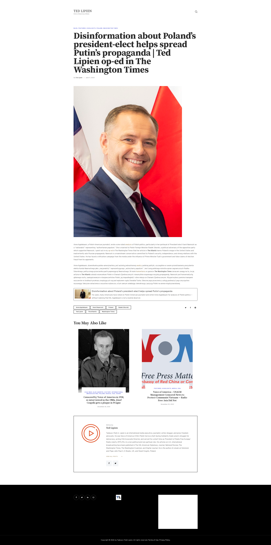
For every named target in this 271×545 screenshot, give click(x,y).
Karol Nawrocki (98, 307)
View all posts (112, 456)
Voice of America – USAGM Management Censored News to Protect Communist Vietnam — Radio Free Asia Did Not (167, 396)
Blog (75, 28)
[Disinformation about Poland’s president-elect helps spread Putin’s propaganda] (135, 294)
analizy (139, 265)
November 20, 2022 (167, 404)
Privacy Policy (164, 540)
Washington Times (110, 28)
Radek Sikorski (123, 307)
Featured (82, 28)
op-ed (110, 251)
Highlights (91, 28)
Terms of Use (153, 540)
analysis (128, 245)
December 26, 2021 (103, 407)
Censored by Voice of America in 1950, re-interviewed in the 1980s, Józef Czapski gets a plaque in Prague (104, 400)
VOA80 (118, 394)
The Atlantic (92, 312)
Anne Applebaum (82, 307)
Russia (108, 394)
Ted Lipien (79, 312)
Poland (99, 28)
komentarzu (141, 271)
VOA (113, 394)
